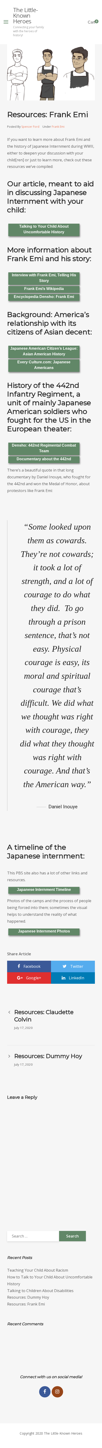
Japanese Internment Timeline (44, 890)
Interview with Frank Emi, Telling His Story (44, 278)
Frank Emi (58, 127)
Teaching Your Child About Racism (37, 1270)
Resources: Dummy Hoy (28, 1297)
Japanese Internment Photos (44, 931)
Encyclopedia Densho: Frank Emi (44, 297)
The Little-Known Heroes (25, 15)
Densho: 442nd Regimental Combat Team (44, 448)
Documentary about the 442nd (44, 459)
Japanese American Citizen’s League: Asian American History (44, 351)
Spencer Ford (30, 127)
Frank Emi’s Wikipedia (44, 289)
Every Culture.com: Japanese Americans (43, 365)
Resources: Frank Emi (26, 1304)
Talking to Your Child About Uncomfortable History (44, 229)
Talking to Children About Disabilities (40, 1290)
